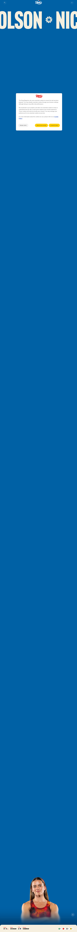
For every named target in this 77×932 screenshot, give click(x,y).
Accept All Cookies (54, 125)
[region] (39, 111)
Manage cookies (23, 125)
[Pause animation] (73, 914)
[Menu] (71, 2)
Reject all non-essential (41, 125)
